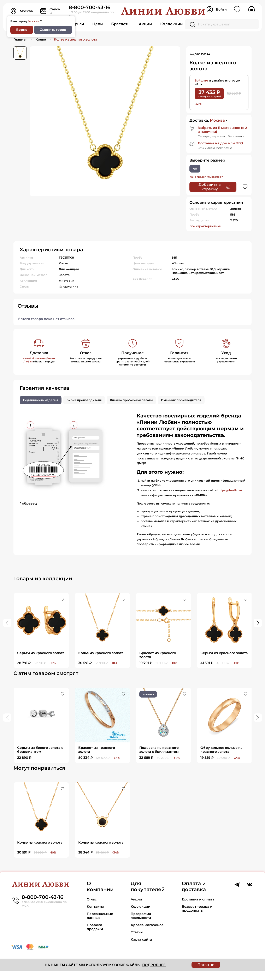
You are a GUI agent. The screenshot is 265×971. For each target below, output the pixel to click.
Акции (145, 24)
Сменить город (53, 30)
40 (195, 168)
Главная (20, 39)
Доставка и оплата (198, 899)
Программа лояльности (141, 916)
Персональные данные (100, 916)
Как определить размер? (206, 176)
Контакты (95, 907)
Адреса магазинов (147, 925)
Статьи (137, 932)
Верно (21, 30)
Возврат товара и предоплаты (197, 908)
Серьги (77, 24)
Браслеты (120, 24)
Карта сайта (141, 939)
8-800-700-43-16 (89, 7)
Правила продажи (95, 927)
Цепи (97, 24)
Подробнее (154, 965)
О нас (92, 899)
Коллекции (171, 24)
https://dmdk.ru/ (229, 490)
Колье (40, 39)
